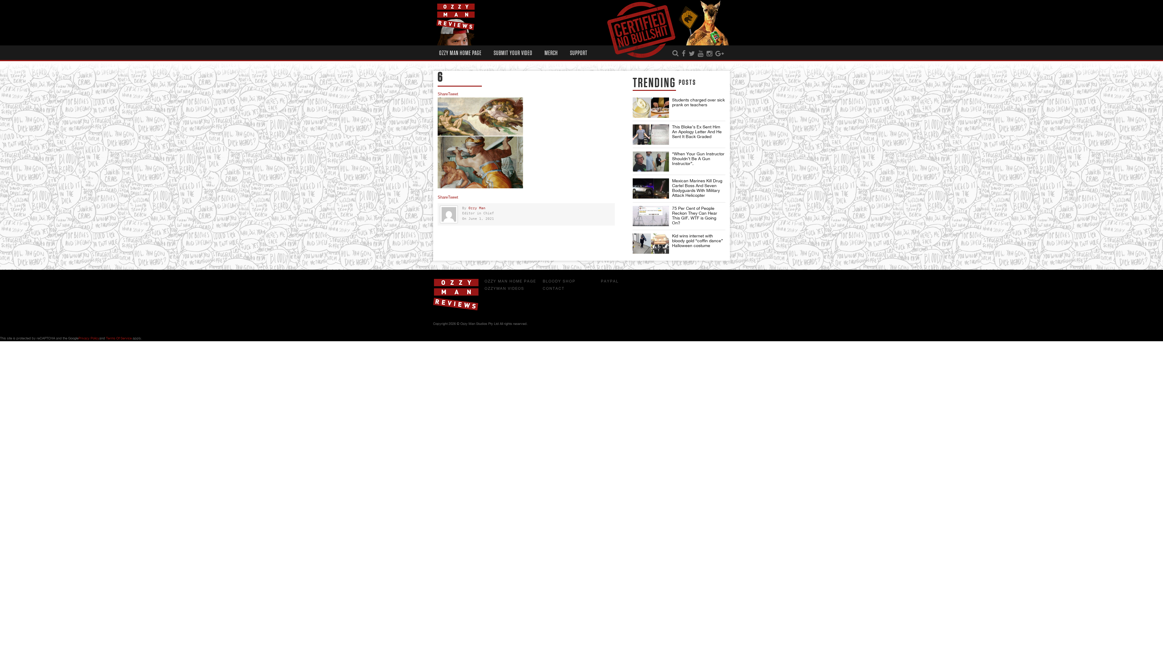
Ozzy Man (477, 208)
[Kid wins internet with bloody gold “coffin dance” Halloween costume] (650, 243)
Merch (551, 53)
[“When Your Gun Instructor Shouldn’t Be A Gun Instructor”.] (650, 161)
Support (579, 53)
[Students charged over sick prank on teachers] (650, 107)
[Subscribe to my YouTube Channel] (700, 54)
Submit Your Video (513, 53)
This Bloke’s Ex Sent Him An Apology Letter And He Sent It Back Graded (697, 131)
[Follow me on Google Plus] (719, 54)
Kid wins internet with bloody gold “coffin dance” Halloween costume (697, 240)
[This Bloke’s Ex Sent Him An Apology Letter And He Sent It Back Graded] (650, 134)
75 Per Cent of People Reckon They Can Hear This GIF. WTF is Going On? (694, 215)
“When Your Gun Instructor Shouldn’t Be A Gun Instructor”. (698, 158)
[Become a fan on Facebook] (683, 54)
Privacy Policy (88, 338)
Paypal (610, 281)
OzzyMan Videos (504, 288)
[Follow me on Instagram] (709, 54)
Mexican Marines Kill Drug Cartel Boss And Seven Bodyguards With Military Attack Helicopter (697, 188)
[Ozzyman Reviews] (456, 309)
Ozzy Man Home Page (460, 53)
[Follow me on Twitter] (691, 54)
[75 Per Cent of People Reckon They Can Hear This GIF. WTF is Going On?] (650, 216)
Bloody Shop (559, 281)
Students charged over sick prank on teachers (698, 102)
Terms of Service (119, 338)
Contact (554, 288)
